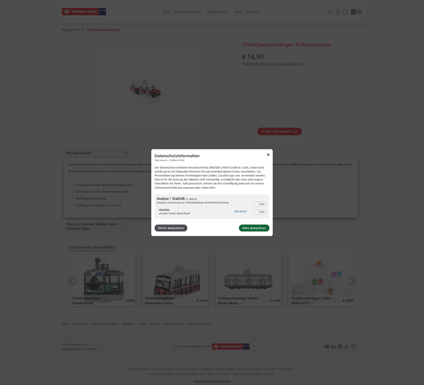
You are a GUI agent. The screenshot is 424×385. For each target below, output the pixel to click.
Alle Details (240, 211)
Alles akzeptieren (254, 228)
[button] (256, 204)
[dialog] (212, 192)
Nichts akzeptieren (171, 228)
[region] (212, 207)
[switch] (260, 204)
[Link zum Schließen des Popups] (268, 155)
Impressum (161, 160)
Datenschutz (177, 160)
